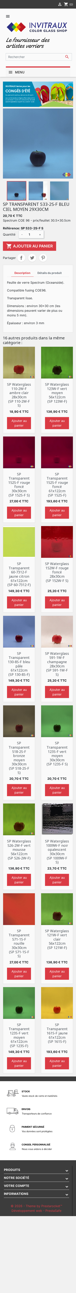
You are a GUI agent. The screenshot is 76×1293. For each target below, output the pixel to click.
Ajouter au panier (29, 246)
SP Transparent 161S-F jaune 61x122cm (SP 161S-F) (57, 1033)
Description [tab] (22, 273)
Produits (12, 1170)
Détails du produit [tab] (49, 273)
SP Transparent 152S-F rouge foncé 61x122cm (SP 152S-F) (57, 484)
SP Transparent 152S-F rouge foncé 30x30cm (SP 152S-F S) (19, 484)
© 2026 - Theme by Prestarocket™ (36, 1206)
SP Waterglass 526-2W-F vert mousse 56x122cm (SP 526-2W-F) (19, 849)
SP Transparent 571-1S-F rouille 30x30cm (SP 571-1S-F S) (19, 944)
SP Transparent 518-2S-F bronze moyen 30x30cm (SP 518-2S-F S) (19, 758)
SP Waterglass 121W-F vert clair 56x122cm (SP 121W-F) (57, 939)
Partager (21, 258)
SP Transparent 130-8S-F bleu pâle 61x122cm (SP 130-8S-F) (19, 664)
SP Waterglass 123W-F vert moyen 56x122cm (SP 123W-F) (57, 392)
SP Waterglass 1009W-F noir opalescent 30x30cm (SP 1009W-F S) (57, 851)
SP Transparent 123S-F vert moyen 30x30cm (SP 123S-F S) (57, 753)
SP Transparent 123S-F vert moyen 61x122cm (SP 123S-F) (19, 1035)
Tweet (32, 258)
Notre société (16, 1178)
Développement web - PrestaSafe (36, 1211)
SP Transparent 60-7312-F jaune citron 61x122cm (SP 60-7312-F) (19, 574)
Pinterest (43, 258)
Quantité (9, 234)
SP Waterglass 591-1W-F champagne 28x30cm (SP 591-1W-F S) (57, 664)
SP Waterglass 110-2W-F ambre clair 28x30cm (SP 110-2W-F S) (19, 395)
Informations (16, 1194)
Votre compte (16, 1186)
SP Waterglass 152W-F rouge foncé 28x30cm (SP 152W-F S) (57, 572)
